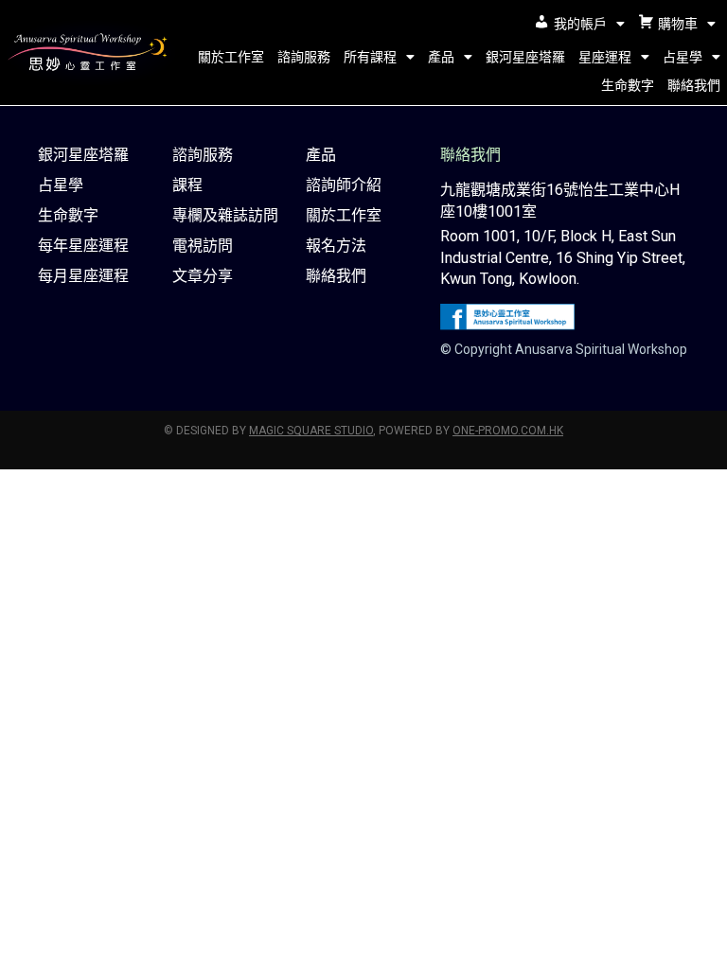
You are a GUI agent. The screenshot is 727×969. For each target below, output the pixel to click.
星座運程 (604, 56)
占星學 (682, 56)
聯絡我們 (693, 85)
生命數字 (627, 85)
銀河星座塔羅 (525, 56)
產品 (441, 56)
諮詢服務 (303, 56)
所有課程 (370, 56)
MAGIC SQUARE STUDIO (311, 430)
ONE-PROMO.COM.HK (507, 430)
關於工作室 (231, 56)
